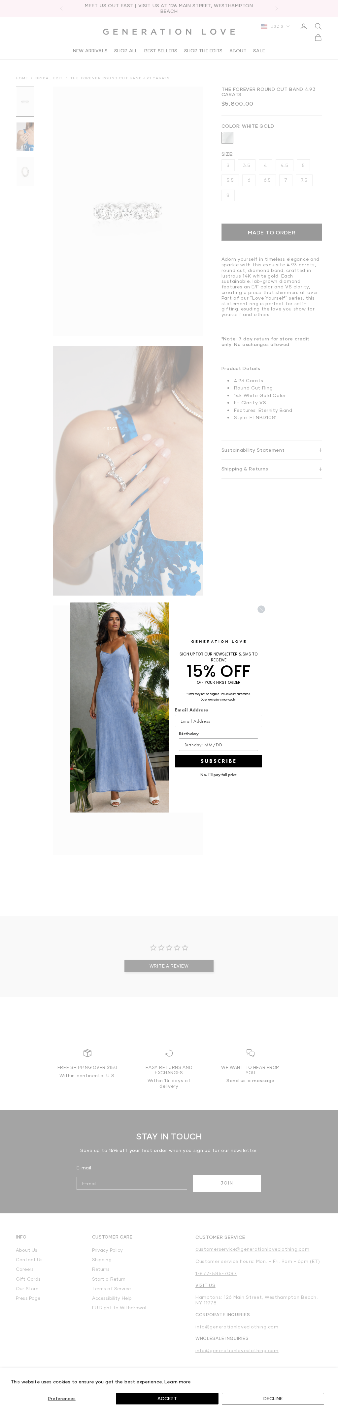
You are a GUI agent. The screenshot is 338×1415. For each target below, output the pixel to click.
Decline (273, 1398)
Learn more (177, 1381)
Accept (167, 1398)
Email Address (191, 710)
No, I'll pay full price (218, 774)
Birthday (189, 733)
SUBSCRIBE (219, 761)
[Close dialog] (261, 609)
